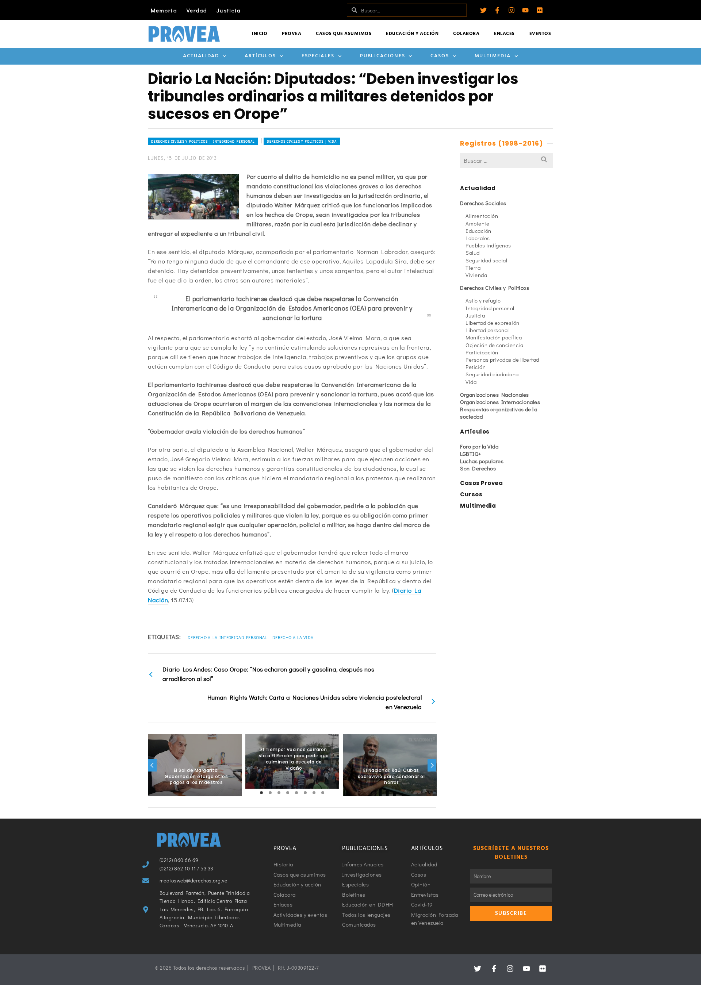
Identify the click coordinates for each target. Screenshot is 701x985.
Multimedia (493, 56)
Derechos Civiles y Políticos (494, 287)
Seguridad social (486, 260)
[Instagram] (511, 10)
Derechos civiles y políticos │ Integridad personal (202, 141)
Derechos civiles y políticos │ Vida (302, 141)
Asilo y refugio (483, 300)
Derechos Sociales (483, 203)
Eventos (540, 34)
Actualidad (201, 56)
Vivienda (476, 274)
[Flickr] (539, 10)
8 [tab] (322, 792)
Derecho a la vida (292, 637)
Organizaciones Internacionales (500, 401)
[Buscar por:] (506, 160)
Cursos (471, 494)
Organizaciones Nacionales (494, 394)
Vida (471, 381)
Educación (478, 230)
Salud (473, 252)
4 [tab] (287, 792)
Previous (152, 765)
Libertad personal (487, 330)
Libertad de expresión (493, 322)
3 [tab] (279, 792)
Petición (476, 366)
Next (432, 765)
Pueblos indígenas (488, 245)
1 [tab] (261, 792)
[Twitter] (483, 10)
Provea (291, 34)
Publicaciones (382, 56)
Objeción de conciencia (494, 345)
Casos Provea (481, 483)
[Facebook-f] (497, 10)
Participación (482, 352)
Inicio (259, 34)
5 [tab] (296, 792)
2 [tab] (270, 792)
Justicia (229, 10)
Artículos (260, 56)
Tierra (473, 267)
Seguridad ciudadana (492, 374)
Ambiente (477, 223)
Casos (439, 56)
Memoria (164, 10)
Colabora (466, 34)
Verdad (197, 10)
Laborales (478, 238)
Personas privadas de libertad (502, 359)
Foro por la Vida (479, 446)
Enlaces (504, 34)
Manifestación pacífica (494, 337)
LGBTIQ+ (471, 453)
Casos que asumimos (343, 34)
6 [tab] (305, 792)
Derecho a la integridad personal (227, 637)
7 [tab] (314, 792)
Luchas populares (481, 461)
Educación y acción (412, 34)
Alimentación (482, 215)
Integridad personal (490, 308)
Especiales (318, 56)
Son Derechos (478, 468)
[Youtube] (525, 10)
